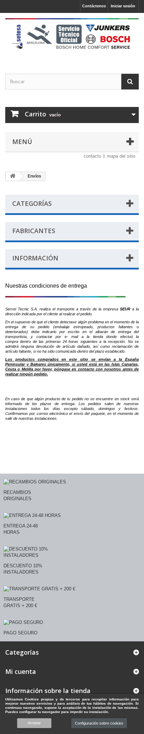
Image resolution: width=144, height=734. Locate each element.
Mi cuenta (20, 671)
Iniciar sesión (123, 6)
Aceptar (34, 723)
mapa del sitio (121, 156)
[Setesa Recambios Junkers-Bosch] (72, 37)
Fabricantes (33, 230)
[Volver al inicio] (12, 176)
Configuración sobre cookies (99, 723)
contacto (92, 156)
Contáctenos (94, 6)
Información (35, 258)
